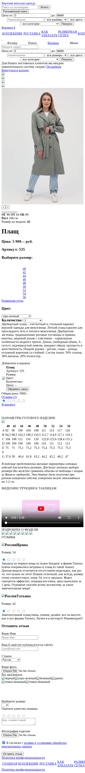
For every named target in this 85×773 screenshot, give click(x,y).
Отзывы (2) (9, 397)
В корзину (8, 404)
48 (24, 283)
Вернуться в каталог (15, 70)
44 (24, 275)
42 (24, 272)
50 (24, 286)
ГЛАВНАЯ (9, 763)
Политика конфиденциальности (23, 757)
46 (24, 279)
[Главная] (42, 39)
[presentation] (4, 207)
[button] (3, 212)
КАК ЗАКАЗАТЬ (49, 33)
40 (24, 268)
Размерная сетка (12, 300)
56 (24, 297)
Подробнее (53, 66)
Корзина (8, 27)
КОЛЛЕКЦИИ (12, 33)
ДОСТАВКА (32, 33)
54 (24, 293)
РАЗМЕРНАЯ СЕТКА (67, 33)
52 (24, 290)
